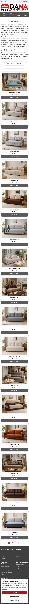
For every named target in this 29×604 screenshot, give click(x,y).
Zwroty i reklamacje (20, 571)
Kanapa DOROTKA (14, 268)
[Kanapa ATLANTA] (14, 81)
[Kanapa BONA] (14, 169)
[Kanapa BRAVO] (14, 199)
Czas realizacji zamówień (7, 572)
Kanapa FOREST (14, 327)
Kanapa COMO (14, 239)
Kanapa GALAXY (14, 385)
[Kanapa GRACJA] (14, 404)
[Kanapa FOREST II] (14, 345)
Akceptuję (14, 592)
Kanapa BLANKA (14, 151)
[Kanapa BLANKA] (14, 140)
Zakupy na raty (4, 574)
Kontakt (3, 554)
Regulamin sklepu (20, 564)
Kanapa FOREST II (14, 356)
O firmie (3, 552)
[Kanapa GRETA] (14, 433)
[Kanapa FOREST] (14, 316)
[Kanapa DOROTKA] (14, 257)
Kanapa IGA (14, 473)
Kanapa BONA (14, 180)
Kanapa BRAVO (14, 209)
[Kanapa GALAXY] (14, 374)
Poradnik (3, 556)
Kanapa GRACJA (14, 415)
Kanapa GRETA (14, 444)
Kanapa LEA (14, 503)
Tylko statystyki (14, 600)
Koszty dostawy (5, 570)
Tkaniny (3, 558)
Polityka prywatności (21, 566)
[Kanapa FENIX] (14, 286)
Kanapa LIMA (14, 532)
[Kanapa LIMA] (14, 521)
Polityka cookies (20, 568)
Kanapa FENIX (14, 297)
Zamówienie (18, 556)
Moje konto (18, 552)
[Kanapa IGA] (14, 462)
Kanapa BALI (14, 121)
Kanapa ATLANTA (14, 92)
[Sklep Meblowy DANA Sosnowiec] (14, 7)
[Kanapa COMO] (14, 228)
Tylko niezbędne (14, 596)
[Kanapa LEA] (14, 492)
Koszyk (17, 554)
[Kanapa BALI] (14, 111)
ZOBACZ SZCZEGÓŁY (14, 97)
